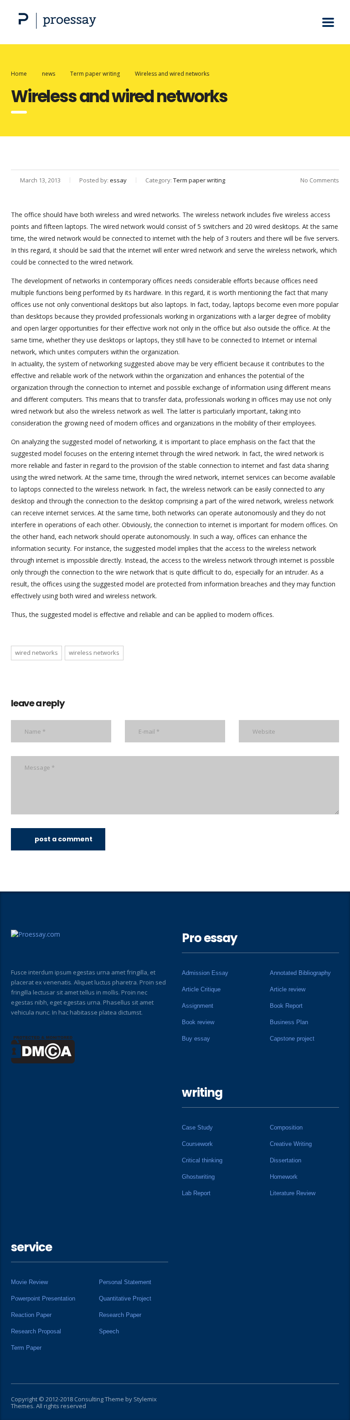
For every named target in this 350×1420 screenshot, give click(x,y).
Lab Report (196, 1193)
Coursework (197, 1143)
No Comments (319, 180)
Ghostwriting (198, 1176)
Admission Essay (205, 972)
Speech (109, 1331)
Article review (287, 989)
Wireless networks (94, 652)
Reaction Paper (31, 1314)
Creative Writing (291, 1143)
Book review (198, 1022)
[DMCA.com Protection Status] (43, 1049)
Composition (286, 1127)
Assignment (197, 1005)
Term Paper (26, 1347)
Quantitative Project (125, 1298)
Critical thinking (202, 1160)
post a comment (64, 839)
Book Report (286, 1005)
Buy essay (196, 1038)
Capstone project (292, 1038)
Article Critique (201, 989)
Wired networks (36, 652)
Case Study (197, 1127)
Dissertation (285, 1160)
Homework (284, 1176)
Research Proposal (36, 1331)
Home (19, 74)
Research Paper (120, 1314)
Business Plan (289, 1022)
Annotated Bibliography (300, 972)
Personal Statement (125, 1282)
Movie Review (29, 1282)
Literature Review (292, 1193)
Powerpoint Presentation (43, 1298)
